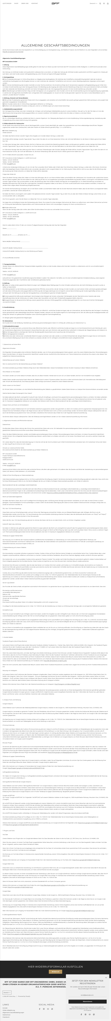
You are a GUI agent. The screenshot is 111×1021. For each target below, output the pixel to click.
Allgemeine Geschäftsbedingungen (13, 1012)
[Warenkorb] (108, 3)
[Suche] (100, 3)
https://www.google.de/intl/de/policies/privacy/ (80, 910)
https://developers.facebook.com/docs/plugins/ (20, 649)
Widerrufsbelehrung (9, 1010)
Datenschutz (6, 1015)
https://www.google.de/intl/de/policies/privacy (86, 860)
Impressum (6, 1017)
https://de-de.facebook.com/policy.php (55, 661)
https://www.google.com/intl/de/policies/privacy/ (92, 823)
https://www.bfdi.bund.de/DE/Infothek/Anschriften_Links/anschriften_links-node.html (72, 493)
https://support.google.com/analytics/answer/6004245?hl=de (26, 768)
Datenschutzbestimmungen (98, 1008)
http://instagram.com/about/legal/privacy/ (67, 684)
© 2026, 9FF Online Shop (9, 996)
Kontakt (5, 1008)
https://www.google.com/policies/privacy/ (20, 887)
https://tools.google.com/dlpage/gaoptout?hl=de (62, 752)
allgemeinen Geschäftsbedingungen (78, 1008)
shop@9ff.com (11, 164)
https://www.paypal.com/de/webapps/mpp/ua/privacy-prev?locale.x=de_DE (29, 934)
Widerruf (55, 972)
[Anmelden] (104, 3)
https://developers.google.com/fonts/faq (52, 885)
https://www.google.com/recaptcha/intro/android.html (21, 825)
